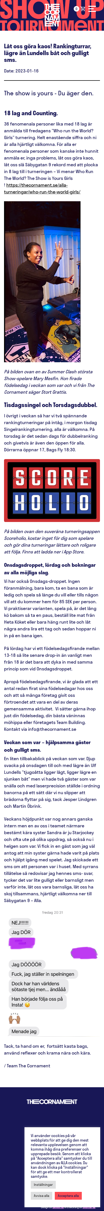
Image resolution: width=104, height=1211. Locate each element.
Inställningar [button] (43, 1185)
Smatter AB (89, 1207)
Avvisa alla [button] (41, 1196)
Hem (51, 15)
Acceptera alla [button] (68, 1196)
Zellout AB (58, 1207)
